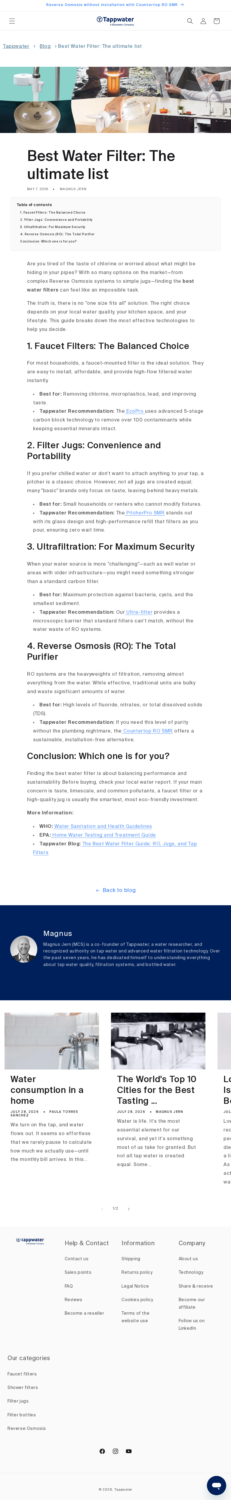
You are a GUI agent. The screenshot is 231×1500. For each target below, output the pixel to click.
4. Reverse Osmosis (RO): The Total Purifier (57, 234)
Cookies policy (137, 1300)
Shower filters (23, 1388)
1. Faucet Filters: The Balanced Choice (53, 212)
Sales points (78, 1272)
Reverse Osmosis (27, 1429)
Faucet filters (22, 1374)
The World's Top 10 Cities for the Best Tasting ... (157, 1091)
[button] (12, 21)
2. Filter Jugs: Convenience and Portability (56, 219)
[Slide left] (102, 1209)
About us (188, 1259)
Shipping (131, 1259)
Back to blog (119, 890)
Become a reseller (84, 1313)
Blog (45, 46)
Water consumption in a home (47, 1091)
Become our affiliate (192, 1304)
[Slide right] (128, 1209)
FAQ (69, 1286)
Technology (191, 1272)
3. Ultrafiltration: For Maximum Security (52, 227)
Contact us (77, 1259)
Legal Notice (135, 1286)
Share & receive (196, 1286)
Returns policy (137, 1272)
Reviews (73, 1300)
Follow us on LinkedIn (192, 1325)
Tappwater (16, 46)
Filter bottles (22, 1415)
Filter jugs (18, 1401)
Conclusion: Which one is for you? (48, 241)
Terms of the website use (135, 1317)
